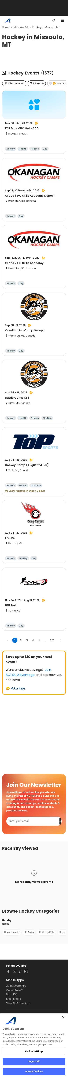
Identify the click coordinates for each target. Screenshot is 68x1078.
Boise (31, 932)
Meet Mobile (13, 999)
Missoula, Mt (21, 27)
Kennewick (13, 932)
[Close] (63, 1017)
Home (5, 27)
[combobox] (14, 83)
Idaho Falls (48, 932)
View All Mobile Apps (18, 1003)
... (45, 640)
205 (52, 640)
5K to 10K (11, 994)
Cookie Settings (34, 1051)
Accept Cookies (34, 1071)
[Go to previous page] (7, 640)
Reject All (33, 1061)
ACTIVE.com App (16, 985)
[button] (37, 83)
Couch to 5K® (14, 990)
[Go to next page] (60, 640)
